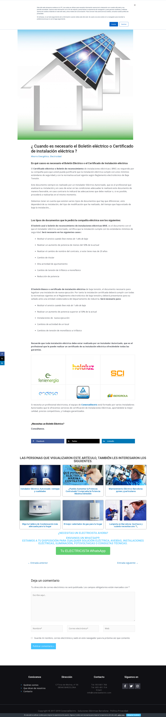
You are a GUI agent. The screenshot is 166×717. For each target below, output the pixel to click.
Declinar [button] (123, 24)
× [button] (134, 4)
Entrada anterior (38, 562)
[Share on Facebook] (2, 354)
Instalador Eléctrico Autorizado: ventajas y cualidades (40, 490)
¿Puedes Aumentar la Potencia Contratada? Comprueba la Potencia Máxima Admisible (83, 491)
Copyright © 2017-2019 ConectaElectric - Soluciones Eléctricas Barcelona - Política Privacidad (83, 710)
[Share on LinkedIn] (2, 363)
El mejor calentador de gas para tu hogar (83, 524)
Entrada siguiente (127, 562)
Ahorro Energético (40, 156)
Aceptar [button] (113, 24)
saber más (121, 715)
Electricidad (55, 156)
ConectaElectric (89, 404)
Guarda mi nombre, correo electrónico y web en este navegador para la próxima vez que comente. (82, 638)
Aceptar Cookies (133, 715)
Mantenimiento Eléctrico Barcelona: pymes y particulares (126, 490)
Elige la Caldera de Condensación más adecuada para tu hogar (40, 525)
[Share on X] (2, 358)
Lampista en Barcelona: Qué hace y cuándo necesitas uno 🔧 (126, 525)
